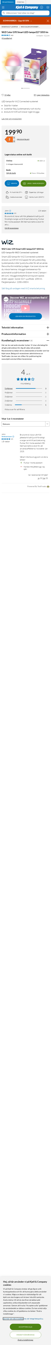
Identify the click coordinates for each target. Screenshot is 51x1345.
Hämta (14, 183)
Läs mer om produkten (12, 118)
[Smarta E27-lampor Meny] (19, 27)
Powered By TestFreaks (36, 486)
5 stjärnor (9, 388)
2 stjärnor (9, 401)
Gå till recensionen (12, 228)
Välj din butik (11, 173)
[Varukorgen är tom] (48, 7)
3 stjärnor (9, 396)
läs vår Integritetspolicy (33, 1319)
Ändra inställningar (25, 1340)
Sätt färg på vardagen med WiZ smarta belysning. (23, 288)
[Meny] (3, 7)
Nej (43, 478)
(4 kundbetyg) (7, 38)
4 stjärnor (9, 392)
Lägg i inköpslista (43, 95)
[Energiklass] (10, 139)
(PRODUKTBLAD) (23, 139)
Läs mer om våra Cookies (13, 1319)
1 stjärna (8, 405)
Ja (38, 478)
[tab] (8, 2)
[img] (47, 68)
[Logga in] (41, 7)
